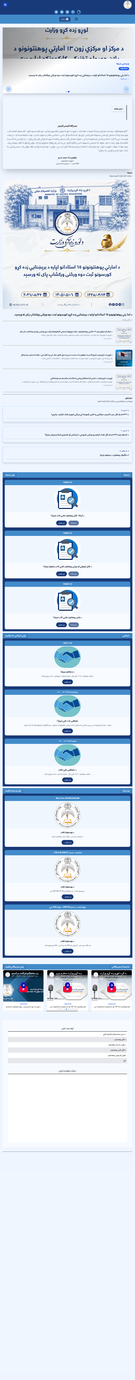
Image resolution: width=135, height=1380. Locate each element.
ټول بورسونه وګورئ (13, 791)
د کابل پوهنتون (120, 1039)
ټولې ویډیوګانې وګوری (14, 967)
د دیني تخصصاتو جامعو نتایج (114, 1034)
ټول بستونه (10, 475)
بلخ (125, 1060)
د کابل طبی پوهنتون (118, 1050)
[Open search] (5, 5)
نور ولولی (61, 523)
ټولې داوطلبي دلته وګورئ (15, 635)
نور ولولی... (67, 842)
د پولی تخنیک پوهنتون (117, 1045)
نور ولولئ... (67, 896)
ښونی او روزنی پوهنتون (117, 1055)
